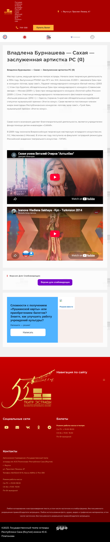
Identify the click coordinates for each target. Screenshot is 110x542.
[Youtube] (6, 427)
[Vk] (28, 427)
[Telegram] (49, 427)
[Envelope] (17, 427)
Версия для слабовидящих (55, 282)
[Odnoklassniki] (38, 427)
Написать (28, 332)
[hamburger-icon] (104, 380)
